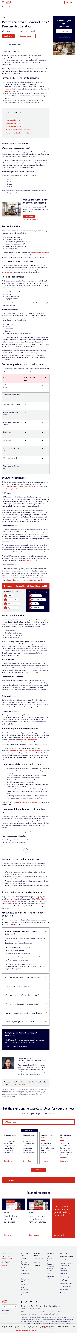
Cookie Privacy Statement (47, 1328)
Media (61, 1293)
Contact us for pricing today (15, 1046)
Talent (23, 1267)
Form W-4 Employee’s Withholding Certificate (25, 750)
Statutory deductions (13, 123)
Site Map (30, 1306)
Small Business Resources (50, 1259)
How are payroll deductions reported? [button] (20, 986)
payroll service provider (29, 739)
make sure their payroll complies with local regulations (24, 580)
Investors (63, 1290)
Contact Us (6, 1253)
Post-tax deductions (13, 120)
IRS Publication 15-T (29, 560)
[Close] (74, 1327)
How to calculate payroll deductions (18, 130)
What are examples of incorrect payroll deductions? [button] (21, 932)
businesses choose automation (17, 742)
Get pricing (8, 1161)
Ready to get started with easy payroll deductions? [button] (21, 1034)
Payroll (4, 44)
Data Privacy (64, 1280)
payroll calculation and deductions (28, 802)
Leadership (63, 1273)
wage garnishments (12, 91)
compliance (10, 924)
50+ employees (10, 1180)
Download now (34, 1235)
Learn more (58, 1235)
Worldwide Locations (67, 1256)
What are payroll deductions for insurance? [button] (22, 977)
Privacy (38, 1306)
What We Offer (24, 1254)
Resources (50, 1253)
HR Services (25, 1273)
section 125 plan (32, 672)
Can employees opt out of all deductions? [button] (21, 1022)
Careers (62, 1260)
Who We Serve (37, 1254)
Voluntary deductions (13, 126)
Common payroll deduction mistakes (18, 133)
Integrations (25, 1284)
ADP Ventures (64, 1286)
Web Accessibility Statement (32, 1308)
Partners (37, 1265)
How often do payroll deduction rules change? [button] (23, 1013)
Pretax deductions (12, 117)
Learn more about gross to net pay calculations (18, 832)
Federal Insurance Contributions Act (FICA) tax (21, 486)
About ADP (64, 1253)
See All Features (38, 1170)
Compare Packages (26, 36)
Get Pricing (69, 2)
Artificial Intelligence (67, 1283)
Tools (48, 1273)
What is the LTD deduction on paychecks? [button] (22, 1004)
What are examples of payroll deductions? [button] (22, 995)
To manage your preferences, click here (26, 1330)
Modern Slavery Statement (53, 1306)
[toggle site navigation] (3, 2)
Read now (7, 1235)
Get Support (6, 1262)
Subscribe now (19, 1084)
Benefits (24, 1270)
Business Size (38, 1259)
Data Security (64, 1277)
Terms (23, 1306)
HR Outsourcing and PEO (25, 1279)
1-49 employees (10, 1122)
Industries (37, 1262)
